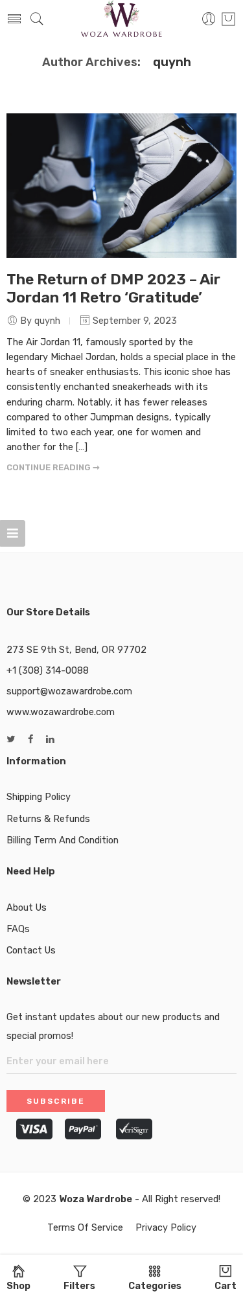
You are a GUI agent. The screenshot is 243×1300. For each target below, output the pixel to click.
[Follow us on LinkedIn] (50, 739)
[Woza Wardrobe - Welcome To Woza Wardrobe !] (122, 19)
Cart (225, 1286)
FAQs (18, 929)
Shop (18, 1286)
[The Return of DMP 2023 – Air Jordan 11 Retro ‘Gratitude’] (121, 185)
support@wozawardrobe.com (69, 691)
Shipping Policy (38, 797)
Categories (154, 1286)
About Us (26, 907)
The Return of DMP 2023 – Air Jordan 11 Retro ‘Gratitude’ (113, 288)
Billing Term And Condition (62, 840)
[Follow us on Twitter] (10, 739)
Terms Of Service (85, 1227)
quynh (172, 62)
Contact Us (31, 950)
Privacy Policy (165, 1227)
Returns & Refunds (48, 819)
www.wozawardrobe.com (60, 712)
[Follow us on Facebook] (30, 739)
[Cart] (228, 19)
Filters (79, 1286)
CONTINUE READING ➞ (53, 467)
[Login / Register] (209, 19)
